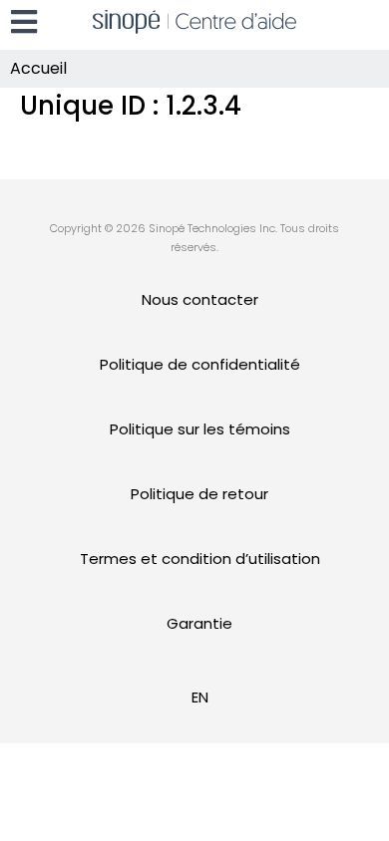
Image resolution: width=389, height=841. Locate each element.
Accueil (38, 68)
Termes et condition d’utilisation (200, 558)
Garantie (199, 623)
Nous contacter (200, 299)
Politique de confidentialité (200, 364)
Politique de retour (199, 493)
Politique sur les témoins (200, 429)
